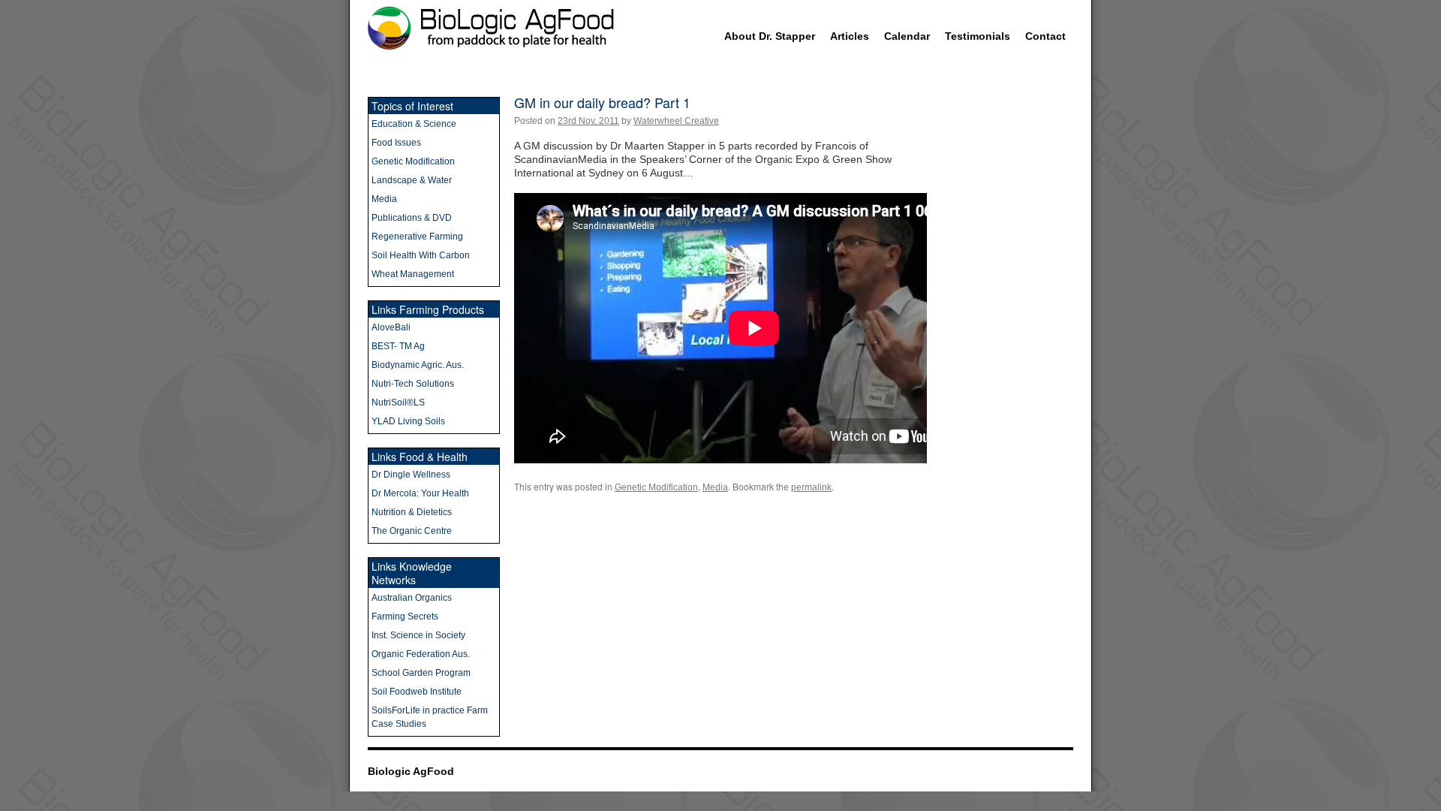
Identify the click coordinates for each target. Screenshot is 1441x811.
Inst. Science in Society (418, 635)
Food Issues (396, 142)
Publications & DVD (412, 218)
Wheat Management (413, 274)
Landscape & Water (412, 180)
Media (715, 487)
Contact (1045, 36)
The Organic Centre (412, 531)
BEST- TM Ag (398, 346)
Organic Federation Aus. (421, 654)
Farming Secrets (405, 616)
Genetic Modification (656, 487)
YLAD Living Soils (408, 421)
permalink (811, 487)
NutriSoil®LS (398, 402)
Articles (849, 36)
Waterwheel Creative (676, 121)
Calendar (907, 36)
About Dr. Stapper (769, 36)
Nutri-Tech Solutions (413, 383)
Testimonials (977, 36)
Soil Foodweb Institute (417, 691)
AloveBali (391, 327)
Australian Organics (412, 597)
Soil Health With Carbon (421, 255)
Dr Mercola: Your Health (420, 493)
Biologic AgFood (411, 771)
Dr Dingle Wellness (411, 474)
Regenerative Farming (417, 236)
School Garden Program (421, 673)
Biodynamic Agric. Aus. (418, 365)
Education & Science (414, 124)
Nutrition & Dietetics (412, 512)
